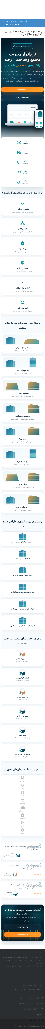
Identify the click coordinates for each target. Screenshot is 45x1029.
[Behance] (7, 24)
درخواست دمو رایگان (21, 89)
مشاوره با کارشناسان (21, 927)
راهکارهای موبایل (36, 976)
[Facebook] (18, 24)
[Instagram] (13, 24)
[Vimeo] (10, 24)
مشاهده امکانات (24, 97)
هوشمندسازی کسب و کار (33, 979)
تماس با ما (38, 982)
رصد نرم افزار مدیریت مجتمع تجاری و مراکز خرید (26, 32)
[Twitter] (15, 24)
